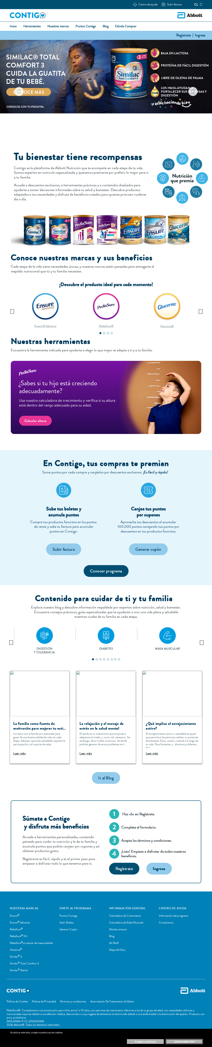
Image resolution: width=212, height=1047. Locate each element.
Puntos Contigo (68, 916)
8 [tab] (119, 659)
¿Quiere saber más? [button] (184, 1041)
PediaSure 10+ (19, 936)
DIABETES (106, 649)
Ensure (14, 916)
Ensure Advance (20, 923)
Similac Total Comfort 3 (24, 963)
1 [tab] (100, 123)
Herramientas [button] (32, 26)
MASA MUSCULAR (167, 649)
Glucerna (16, 950)
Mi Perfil (114, 943)
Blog (111, 936)
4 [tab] (112, 123)
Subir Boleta (66, 923)
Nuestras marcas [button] (58, 26)
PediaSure (16, 929)
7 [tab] (115, 659)
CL (196, 4)
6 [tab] (112, 659)
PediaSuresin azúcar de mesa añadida (31, 943)
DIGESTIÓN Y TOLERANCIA (44, 651)
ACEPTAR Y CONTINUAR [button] (145, 1041)
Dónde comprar (118, 929)
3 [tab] (108, 123)
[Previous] (12, 310)
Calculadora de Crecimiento (125, 916)
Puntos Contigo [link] (86, 26)
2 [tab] (104, 123)
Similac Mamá (19, 970)
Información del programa (173, 916)
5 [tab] (108, 659)
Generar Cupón (68, 929)
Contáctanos (166, 923)
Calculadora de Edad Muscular (126, 923)
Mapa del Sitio (117, 950)
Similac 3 (16, 957)
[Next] (200, 310)
